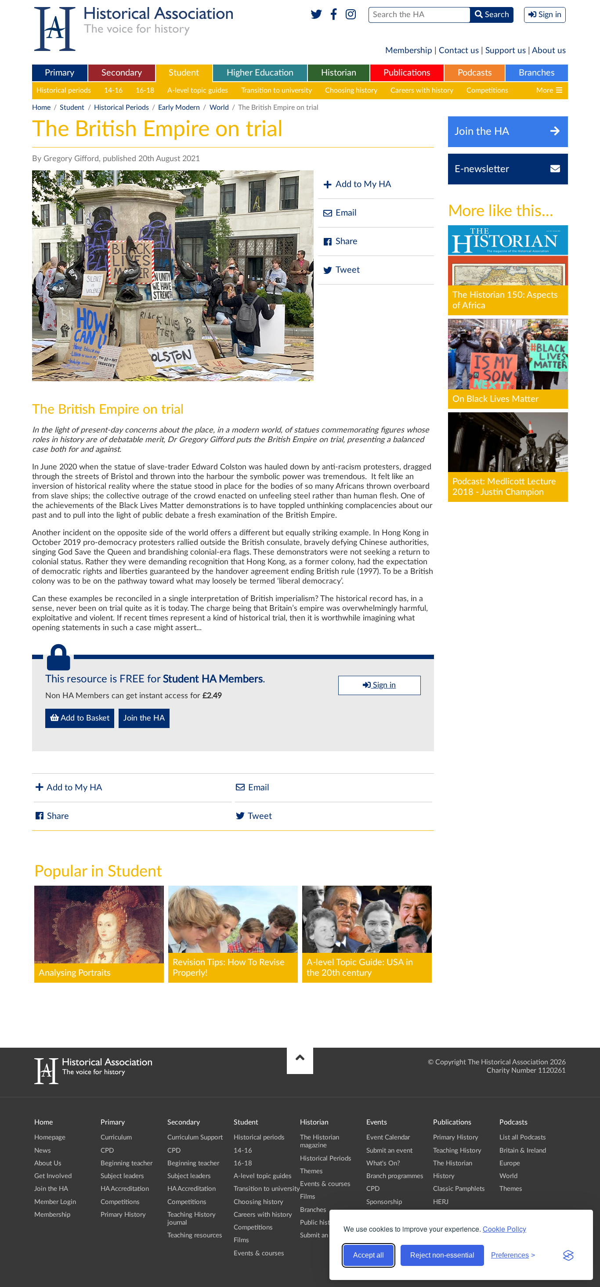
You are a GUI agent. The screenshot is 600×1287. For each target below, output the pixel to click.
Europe (509, 1163)
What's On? (383, 1163)
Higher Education (260, 72)
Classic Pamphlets (459, 1189)
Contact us (459, 51)
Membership (408, 51)
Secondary (121, 72)
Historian (338, 72)
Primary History (123, 1214)
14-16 (113, 90)
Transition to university (276, 90)
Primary (59, 72)
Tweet (348, 270)
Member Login (55, 1202)
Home (41, 107)
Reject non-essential (442, 1255)
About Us (47, 1163)
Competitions (487, 90)
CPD (107, 1150)
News (42, 1150)
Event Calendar (388, 1137)
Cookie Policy (504, 1229)
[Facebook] (333, 15)
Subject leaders (122, 1176)
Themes (311, 1171)
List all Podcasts (522, 1137)
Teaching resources (194, 1235)
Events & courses (259, 1253)
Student (184, 72)
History (444, 1176)
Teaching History (457, 1150)
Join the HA (144, 718)
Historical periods (63, 90)
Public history (320, 1222)
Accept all (368, 1255)
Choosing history (351, 90)
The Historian (452, 1163)
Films (241, 1240)
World (219, 107)
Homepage (49, 1137)
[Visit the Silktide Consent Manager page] (568, 1255)
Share (347, 241)
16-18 (145, 90)
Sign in (383, 685)
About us (549, 51)
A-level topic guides (197, 90)
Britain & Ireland (522, 1150)
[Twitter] (316, 15)
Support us (505, 51)
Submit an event (323, 1235)
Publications (406, 72)
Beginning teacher (126, 1163)
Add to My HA (363, 184)
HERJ (440, 1202)
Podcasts (475, 72)
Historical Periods (121, 107)
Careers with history (421, 90)
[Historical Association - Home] (93, 1081)
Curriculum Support (195, 1137)
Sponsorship (384, 1202)
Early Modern (179, 107)
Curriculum (116, 1137)
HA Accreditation (125, 1189)
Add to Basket (84, 718)
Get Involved (53, 1176)
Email (346, 213)
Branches (537, 72)
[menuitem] (60, 73)
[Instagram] (351, 15)
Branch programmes (394, 1176)
